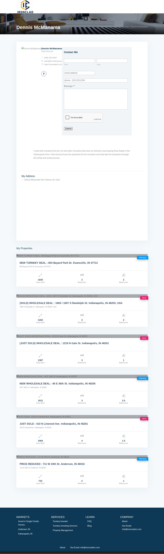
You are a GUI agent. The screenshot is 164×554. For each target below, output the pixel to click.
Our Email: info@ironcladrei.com (85, 547)
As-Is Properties (47, 10)
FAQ (89, 521)
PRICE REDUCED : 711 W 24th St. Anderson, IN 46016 (52, 464)
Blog (89, 526)
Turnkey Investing (61, 5)
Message (69, 86)
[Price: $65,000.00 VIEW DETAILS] (82, 336)
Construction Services (90, 5)
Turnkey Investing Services (65, 526)
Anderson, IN (24, 529)
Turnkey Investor (60, 521)
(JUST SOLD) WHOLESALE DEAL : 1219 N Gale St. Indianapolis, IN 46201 (64, 343)
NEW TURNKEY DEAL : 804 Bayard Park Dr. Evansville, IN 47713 (59, 262)
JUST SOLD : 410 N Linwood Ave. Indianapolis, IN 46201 (54, 423)
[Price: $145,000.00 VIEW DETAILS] (82, 256)
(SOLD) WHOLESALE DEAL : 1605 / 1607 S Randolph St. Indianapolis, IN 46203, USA (71, 303)
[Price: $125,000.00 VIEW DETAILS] (82, 416)
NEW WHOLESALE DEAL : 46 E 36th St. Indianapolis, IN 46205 (57, 383)
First (66, 65)
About (42, 5)
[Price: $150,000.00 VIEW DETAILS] (82, 376)
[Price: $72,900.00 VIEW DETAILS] (82, 457)
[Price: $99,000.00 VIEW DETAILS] (82, 296)
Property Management (63, 530)
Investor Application (73, 10)
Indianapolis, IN (25, 534)
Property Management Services (125, 5)
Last (98, 65)
